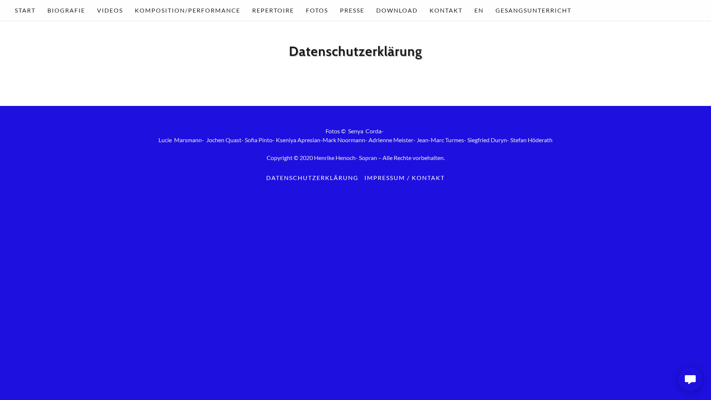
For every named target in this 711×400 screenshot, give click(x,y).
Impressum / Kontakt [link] (404, 177)
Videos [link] (110, 10)
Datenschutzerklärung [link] (312, 177)
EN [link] (479, 10)
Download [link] (397, 10)
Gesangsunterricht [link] (533, 10)
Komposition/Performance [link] (187, 10)
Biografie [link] (66, 10)
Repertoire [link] (273, 10)
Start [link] (25, 10)
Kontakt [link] (446, 10)
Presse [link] (352, 10)
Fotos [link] (317, 10)
